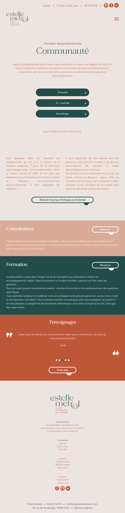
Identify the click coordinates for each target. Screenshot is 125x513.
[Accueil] (17, 25)
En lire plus (62, 370)
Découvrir (105, 229)
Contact (46, 5)
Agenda (62, 443)
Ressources (62, 468)
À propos (62, 458)
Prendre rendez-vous (67, 5)
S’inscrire (62, 449)
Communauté (62, 461)
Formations (62, 440)
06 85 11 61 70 (90, 5)
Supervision (62, 446)
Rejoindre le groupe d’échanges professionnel (62, 199)
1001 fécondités (62, 465)
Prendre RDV (62, 480)
